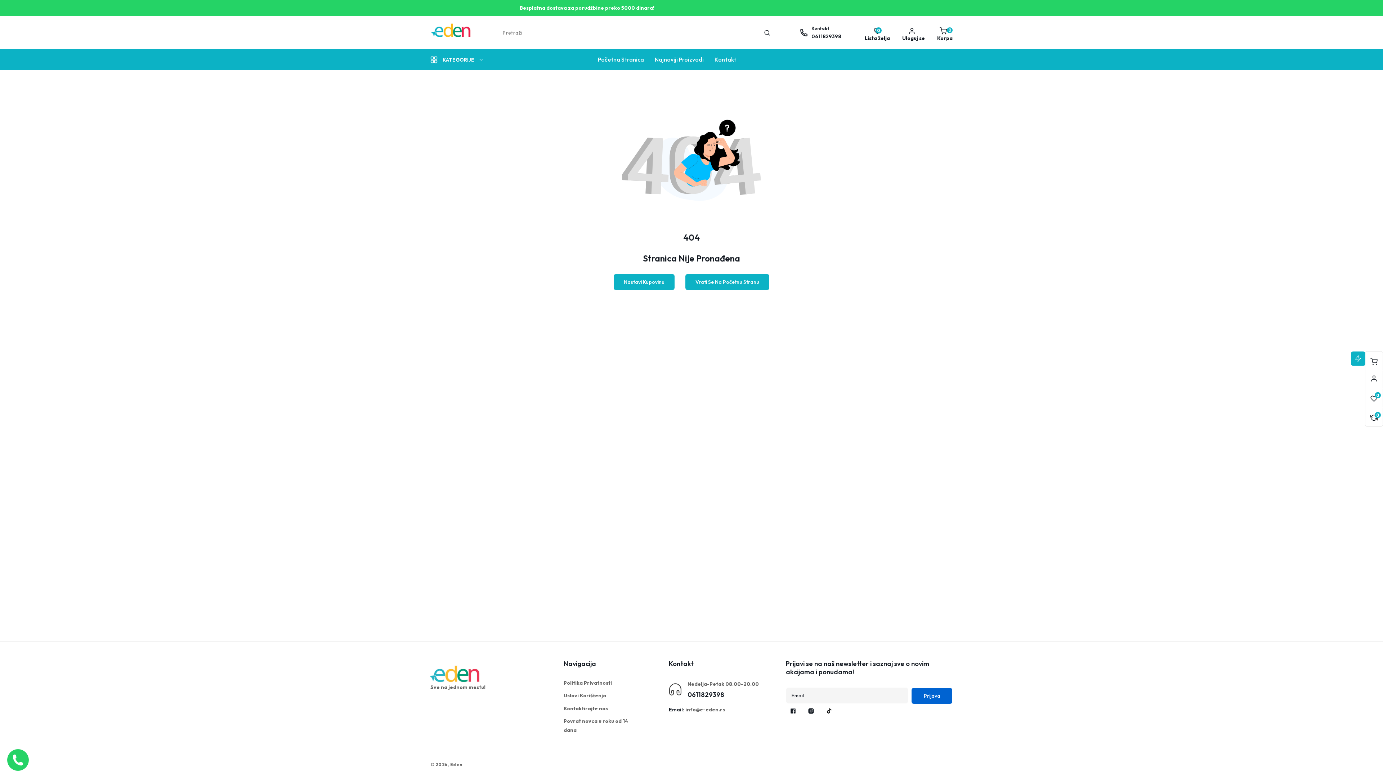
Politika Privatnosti (588, 683)
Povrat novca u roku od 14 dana (596, 725)
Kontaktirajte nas (586, 708)
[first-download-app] (455, 674)
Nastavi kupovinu (644, 282)
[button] (943, 32)
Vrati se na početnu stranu (727, 282)
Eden (456, 764)
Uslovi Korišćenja (585, 695)
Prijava (932, 696)
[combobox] (636, 33)
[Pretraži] (767, 33)
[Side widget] (1374, 378)
